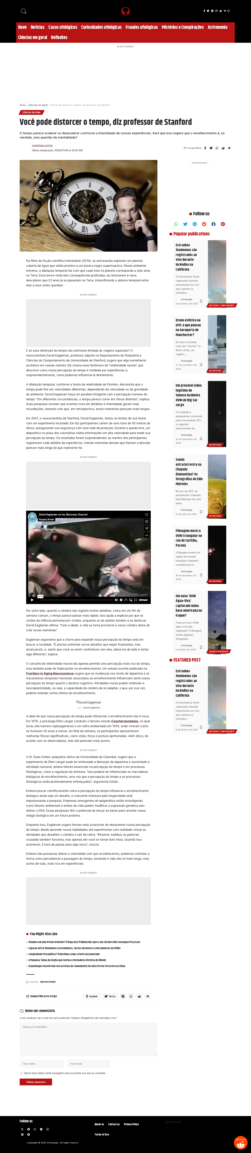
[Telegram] (225, 11)
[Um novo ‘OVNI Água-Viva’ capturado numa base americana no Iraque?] (217, 622)
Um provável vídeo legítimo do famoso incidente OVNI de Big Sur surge (189, 395)
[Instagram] (216, 11)
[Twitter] (208, 11)
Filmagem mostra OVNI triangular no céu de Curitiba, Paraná (189, 538)
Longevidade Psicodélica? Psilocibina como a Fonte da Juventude (64, 954)
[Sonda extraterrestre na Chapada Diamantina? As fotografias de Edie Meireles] (217, 486)
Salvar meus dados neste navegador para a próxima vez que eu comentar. (65, 1073)
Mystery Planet (48, 982)
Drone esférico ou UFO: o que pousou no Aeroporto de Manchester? (188, 328)
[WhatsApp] (229, 11)
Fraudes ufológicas (218, 651)
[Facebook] (204, 11)
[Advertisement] (125, 75)
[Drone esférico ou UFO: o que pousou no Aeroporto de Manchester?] (217, 344)
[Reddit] (241, 1143)
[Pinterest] (212, 11)
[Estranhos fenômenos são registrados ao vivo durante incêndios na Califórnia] (217, 274)
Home (23, 105)
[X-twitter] (22, 1129)
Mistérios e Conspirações (221, 305)
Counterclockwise (124, 721)
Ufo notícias (215, 370)
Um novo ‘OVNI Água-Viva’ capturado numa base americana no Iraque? (189, 605)
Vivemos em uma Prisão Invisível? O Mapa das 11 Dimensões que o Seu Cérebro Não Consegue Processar (84, 942)
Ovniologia (186, 299)
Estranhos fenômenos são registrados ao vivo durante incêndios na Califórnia (186, 257)
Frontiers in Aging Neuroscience (50, 673)
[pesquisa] (23, 11)
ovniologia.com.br (42, 145)
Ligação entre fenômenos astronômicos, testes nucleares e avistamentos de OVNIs (75, 948)
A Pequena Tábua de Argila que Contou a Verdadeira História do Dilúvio (67, 960)
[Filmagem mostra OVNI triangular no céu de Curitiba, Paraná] (217, 555)
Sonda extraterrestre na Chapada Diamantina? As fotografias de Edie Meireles (189, 472)
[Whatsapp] (176, 224)
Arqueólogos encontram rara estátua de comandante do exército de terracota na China (77, 966)
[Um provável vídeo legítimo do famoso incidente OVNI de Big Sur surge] (217, 414)
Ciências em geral (38, 105)
